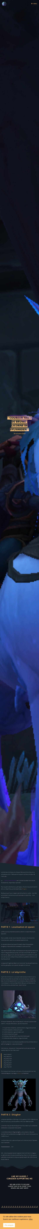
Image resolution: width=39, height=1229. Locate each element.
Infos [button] (30, 1219)
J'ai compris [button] (9, 1225)
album (19, 1073)
